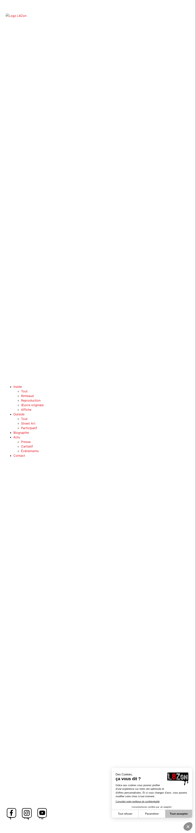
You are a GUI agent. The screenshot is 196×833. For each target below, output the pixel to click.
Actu (16, 437)
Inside (17, 387)
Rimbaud (27, 396)
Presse (26, 442)
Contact (19, 455)
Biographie (21, 432)
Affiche (26, 410)
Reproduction (31, 400)
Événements (30, 451)
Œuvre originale (32, 405)
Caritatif (27, 446)
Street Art (28, 423)
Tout (24, 391)
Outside (18, 414)
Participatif (29, 428)
